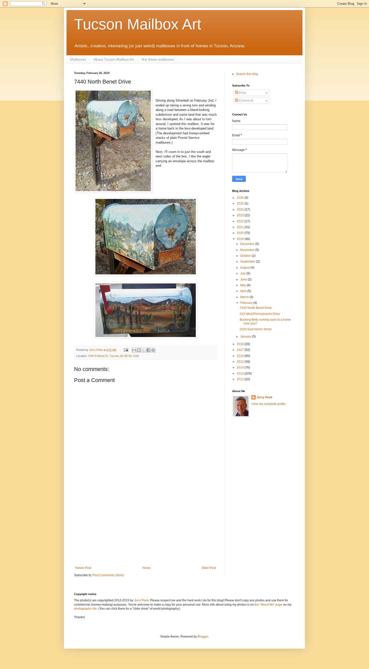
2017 (240, 350)
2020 (240, 233)
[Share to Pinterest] (153, 350)
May (243, 285)
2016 (240, 356)
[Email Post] (125, 349)
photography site (85, 608)
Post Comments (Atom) (108, 575)
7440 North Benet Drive (256, 308)
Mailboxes (78, 59)
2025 (240, 203)
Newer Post (83, 568)
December (247, 244)
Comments (246, 100)
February (246, 303)
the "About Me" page (268, 604)
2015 (240, 361)
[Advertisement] (145, 528)
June (244, 279)
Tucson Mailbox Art (137, 24)
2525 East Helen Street (255, 329)
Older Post (209, 568)
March (245, 297)
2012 (240, 379)
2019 (240, 239)
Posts (242, 93)
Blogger (203, 636)
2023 (240, 215)
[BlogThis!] (138, 350)
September (248, 261)
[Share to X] (143, 350)
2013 (240, 373)
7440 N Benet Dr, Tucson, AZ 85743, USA (113, 355)
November (247, 250)
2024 (240, 209)
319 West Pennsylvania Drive (260, 314)
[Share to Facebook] (148, 350)
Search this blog (247, 74)
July (243, 273)
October (246, 256)
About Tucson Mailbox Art (114, 59)
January (246, 336)
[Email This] (134, 350)
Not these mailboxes (158, 59)
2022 (240, 221)
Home (146, 568)
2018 (240, 344)
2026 (240, 197)
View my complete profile (269, 404)
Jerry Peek (264, 397)
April (243, 291)
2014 (240, 367)
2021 (240, 227)
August (245, 267)
